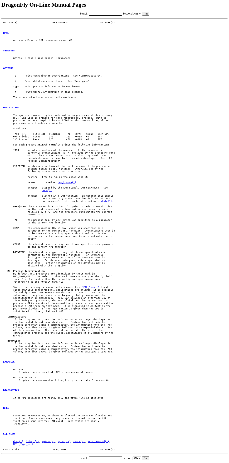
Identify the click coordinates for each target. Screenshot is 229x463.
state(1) (106, 201)
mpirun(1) (48, 441)
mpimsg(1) (64, 441)
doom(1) (47, 190)
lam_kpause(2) (67, 182)
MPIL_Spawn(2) (91, 287)
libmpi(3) (32, 441)
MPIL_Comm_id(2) (98, 441)
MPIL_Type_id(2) (24, 444)
